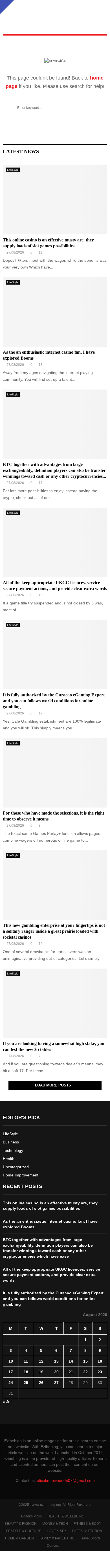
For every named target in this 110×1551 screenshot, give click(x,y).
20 (56, 1372)
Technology (13, 1150)
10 (10, 1361)
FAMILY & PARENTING (56, 1538)
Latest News (21, 151)
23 (100, 1372)
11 (26, 1361)
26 (41, 1382)
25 (26, 1382)
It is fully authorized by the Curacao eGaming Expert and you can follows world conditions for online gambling (54, 700)
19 (41, 1372)
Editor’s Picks (31, 1516)
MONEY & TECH (55, 1524)
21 (71, 1372)
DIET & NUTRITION (87, 1531)
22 (85, 1372)
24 (10, 1382)
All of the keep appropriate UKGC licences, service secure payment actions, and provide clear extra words (51, 1274)
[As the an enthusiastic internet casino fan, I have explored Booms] (55, 312)
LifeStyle (12, 169)
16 (100, 1361)
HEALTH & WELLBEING (65, 1516)
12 (41, 1361)
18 (26, 1372)
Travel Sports (90, 1538)
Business (11, 1142)
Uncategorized (16, 1167)
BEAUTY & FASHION (21, 1524)
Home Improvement (20, 1175)
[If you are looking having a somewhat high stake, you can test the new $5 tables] (55, 1003)
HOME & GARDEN (19, 1538)
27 (56, 1382)
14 (71, 1361)
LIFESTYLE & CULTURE (22, 1531)
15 (85, 1361)
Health (8, 1158)
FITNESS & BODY (87, 1524)
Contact (53, 1546)
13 (56, 1361)
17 (10, 1372)
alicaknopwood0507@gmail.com (66, 1480)
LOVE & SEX (57, 1531)
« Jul (7, 1402)
